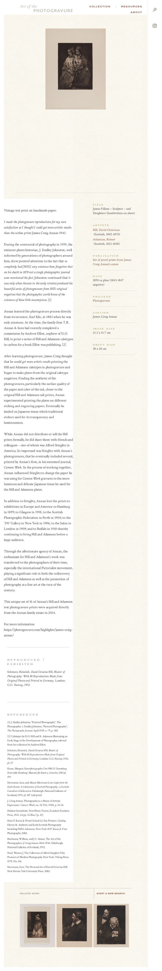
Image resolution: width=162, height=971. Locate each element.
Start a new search (111, 893)
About (136, 12)
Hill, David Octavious (106, 230)
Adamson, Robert (104, 239)
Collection (99, 6)
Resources (131, 6)
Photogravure (101, 301)
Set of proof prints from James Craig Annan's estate (112, 262)
